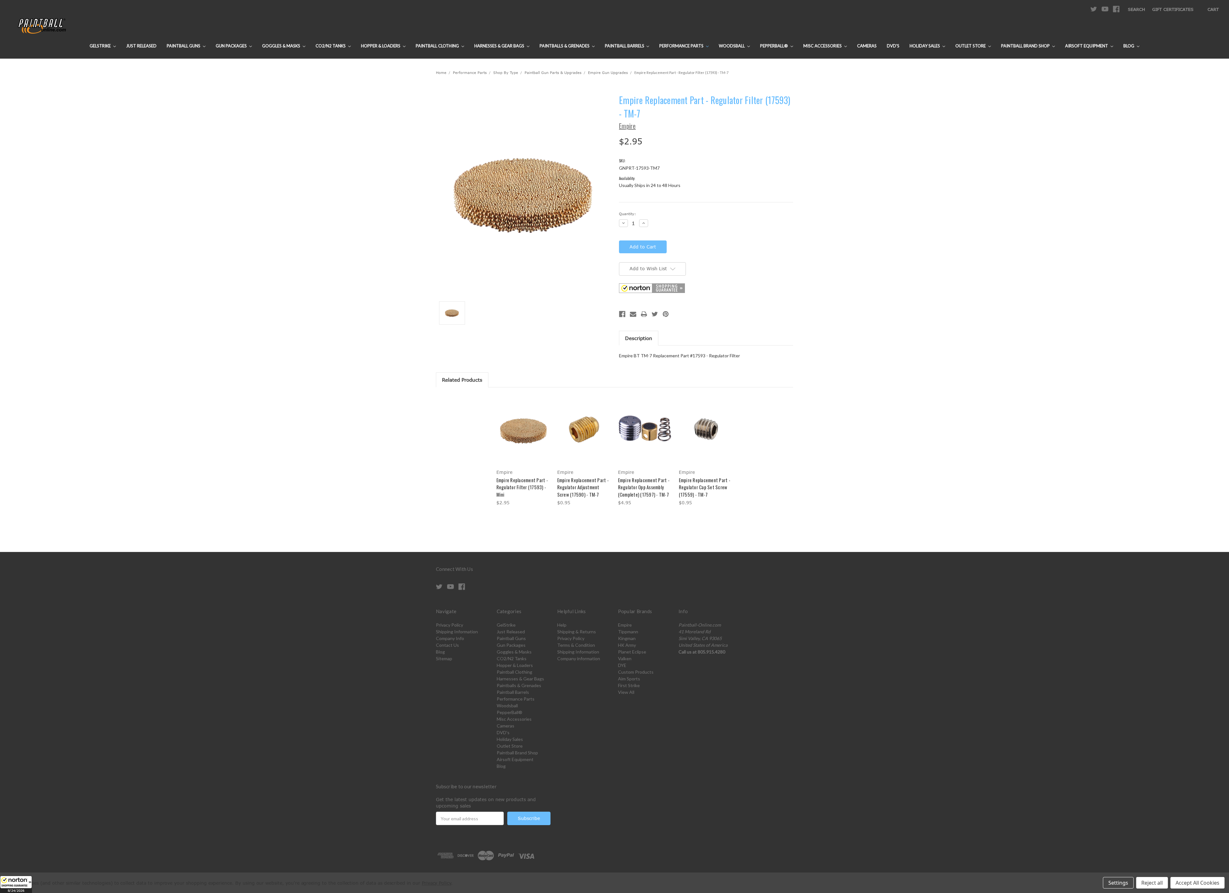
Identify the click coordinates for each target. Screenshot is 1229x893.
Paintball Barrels (625, 45)
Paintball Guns (184, 45)
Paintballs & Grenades (565, 45)
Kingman (627, 638)
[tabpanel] (523, 451)
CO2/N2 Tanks (331, 45)
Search (1136, 9)
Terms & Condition (576, 645)
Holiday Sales (925, 45)
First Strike (629, 685)
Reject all (1152, 882)
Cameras (867, 45)
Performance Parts (681, 45)
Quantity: (627, 214)
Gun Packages (232, 45)
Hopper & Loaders (381, 45)
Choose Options (523, 435)
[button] (16, 884)
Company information (578, 658)
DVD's (893, 45)
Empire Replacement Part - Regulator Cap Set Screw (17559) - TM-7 (704, 487)
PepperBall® (774, 45)
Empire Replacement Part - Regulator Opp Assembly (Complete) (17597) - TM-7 (644, 487)
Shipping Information (457, 631)
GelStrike (101, 45)
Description (638, 338)
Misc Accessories (823, 45)
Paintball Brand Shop (1026, 45)
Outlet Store (971, 45)
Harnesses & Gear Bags (499, 45)
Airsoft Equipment (1087, 45)
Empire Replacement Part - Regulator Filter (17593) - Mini (522, 487)
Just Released (141, 45)
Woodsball (732, 45)
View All (626, 692)
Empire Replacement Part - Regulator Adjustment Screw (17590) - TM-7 (583, 487)
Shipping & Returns (576, 631)
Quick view (523, 424)
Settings (1118, 882)
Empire (625, 625)
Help (561, 625)
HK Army (627, 645)
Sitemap (444, 658)
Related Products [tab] (462, 380)
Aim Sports (629, 678)
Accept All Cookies (1197, 882)
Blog (1129, 45)
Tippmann (628, 631)
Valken (624, 658)
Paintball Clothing (438, 45)
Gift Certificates (1172, 9)
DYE (622, 665)
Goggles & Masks (281, 45)
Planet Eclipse (632, 651)
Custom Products (636, 672)
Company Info (450, 638)
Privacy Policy (449, 625)
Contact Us (447, 645)
